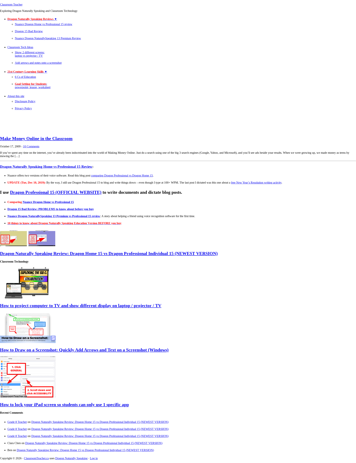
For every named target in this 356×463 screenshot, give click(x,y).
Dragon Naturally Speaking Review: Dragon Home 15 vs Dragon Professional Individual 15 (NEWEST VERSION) (109, 253)
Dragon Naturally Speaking (71, 458)
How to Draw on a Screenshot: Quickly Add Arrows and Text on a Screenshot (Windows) (84, 349)
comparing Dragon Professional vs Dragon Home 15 (122, 175)
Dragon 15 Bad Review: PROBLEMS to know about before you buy (50, 209)
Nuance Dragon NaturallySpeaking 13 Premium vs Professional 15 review (53, 216)
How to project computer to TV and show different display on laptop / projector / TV (80, 305)
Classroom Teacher (11, 4)
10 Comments (31, 146)
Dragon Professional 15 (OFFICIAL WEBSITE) (55, 192)
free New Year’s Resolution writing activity (256, 182)
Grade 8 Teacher (17, 422)
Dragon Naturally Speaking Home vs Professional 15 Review (46, 167)
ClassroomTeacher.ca (36, 458)
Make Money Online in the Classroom (36, 138)
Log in (94, 458)
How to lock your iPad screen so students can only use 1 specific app (64, 404)
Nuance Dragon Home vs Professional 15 (48, 202)
